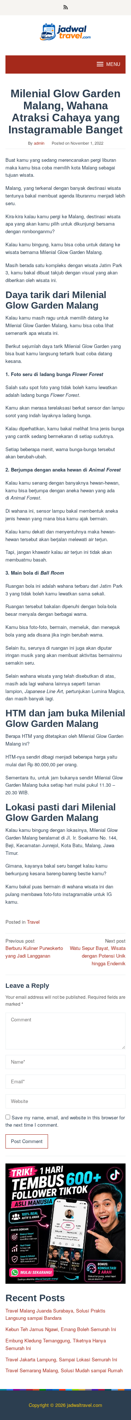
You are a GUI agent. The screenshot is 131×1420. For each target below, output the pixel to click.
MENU (113, 64)
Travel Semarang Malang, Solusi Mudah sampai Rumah (64, 1370)
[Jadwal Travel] (65, 30)
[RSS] (65, 7)
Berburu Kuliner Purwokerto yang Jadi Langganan (34, 948)
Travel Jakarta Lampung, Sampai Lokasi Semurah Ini (61, 1359)
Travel (33, 921)
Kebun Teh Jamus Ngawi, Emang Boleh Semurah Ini (60, 1329)
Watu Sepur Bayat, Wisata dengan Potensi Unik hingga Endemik (98, 952)
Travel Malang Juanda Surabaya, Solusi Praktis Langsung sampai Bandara (55, 1314)
